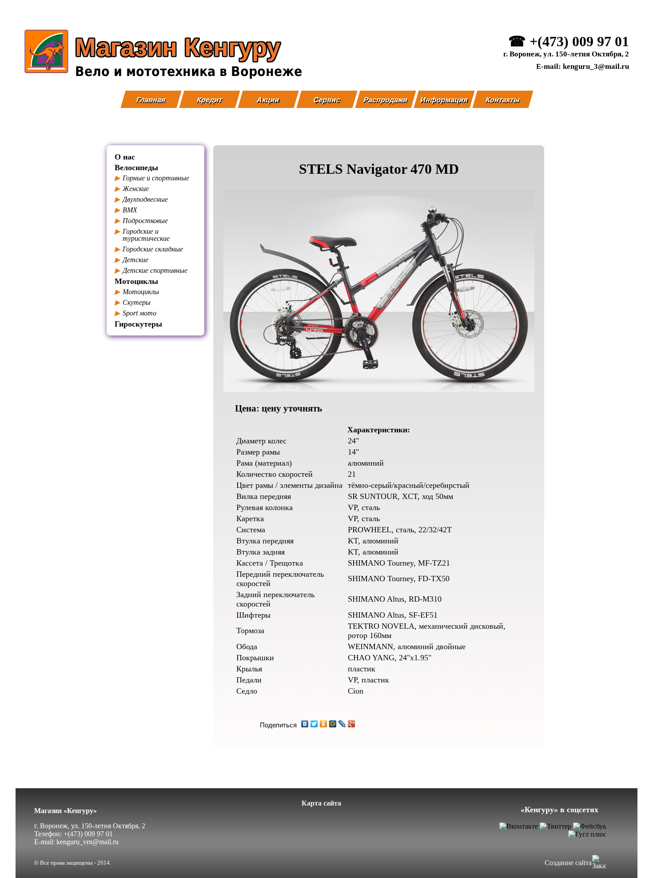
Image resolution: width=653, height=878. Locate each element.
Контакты (503, 99)
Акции (268, 99)
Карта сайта (321, 803)
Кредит (209, 99)
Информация (444, 99)
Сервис (327, 99)
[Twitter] (314, 724)
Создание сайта (568, 862)
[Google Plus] (351, 724)
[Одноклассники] (323, 724)
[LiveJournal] (342, 724)
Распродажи (385, 99)
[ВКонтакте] (305, 724)
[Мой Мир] (333, 724)
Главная (151, 99)
